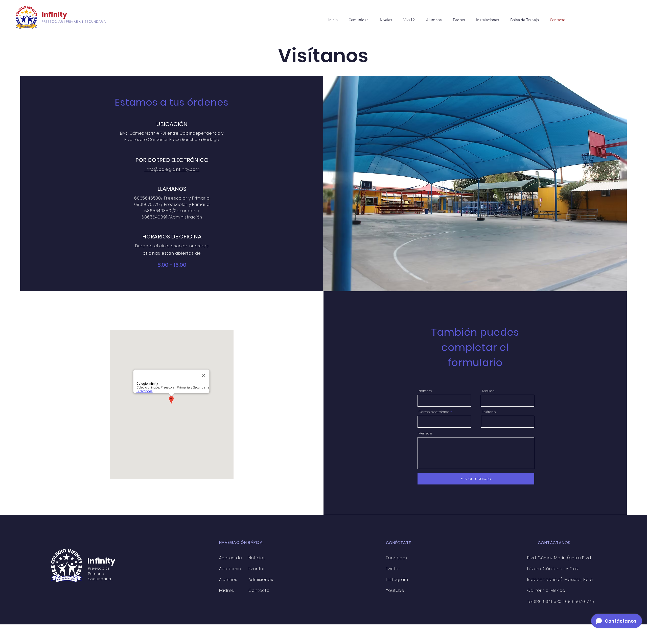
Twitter (393, 569)
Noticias (257, 558)
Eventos (257, 569)
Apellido (488, 391)
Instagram (397, 579)
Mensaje (425, 433)
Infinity (54, 14)
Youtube (395, 590)
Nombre (425, 391)
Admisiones (260, 579)
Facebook (397, 558)
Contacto (259, 590)
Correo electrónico (434, 411)
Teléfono (489, 411)
